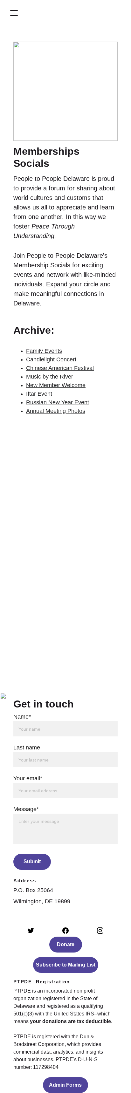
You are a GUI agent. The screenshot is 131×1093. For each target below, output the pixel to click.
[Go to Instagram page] (100, 930)
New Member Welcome (56, 385)
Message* (26, 809)
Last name (26, 747)
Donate (65, 944)
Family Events (44, 351)
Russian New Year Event (57, 402)
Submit (32, 861)
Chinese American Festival (60, 368)
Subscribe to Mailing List (65, 964)
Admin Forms (65, 1085)
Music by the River (49, 376)
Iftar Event (39, 394)
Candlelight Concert (51, 359)
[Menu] (14, 13)
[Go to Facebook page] (65, 930)
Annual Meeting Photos (55, 411)
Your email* (27, 778)
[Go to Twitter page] (31, 930)
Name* (22, 717)
